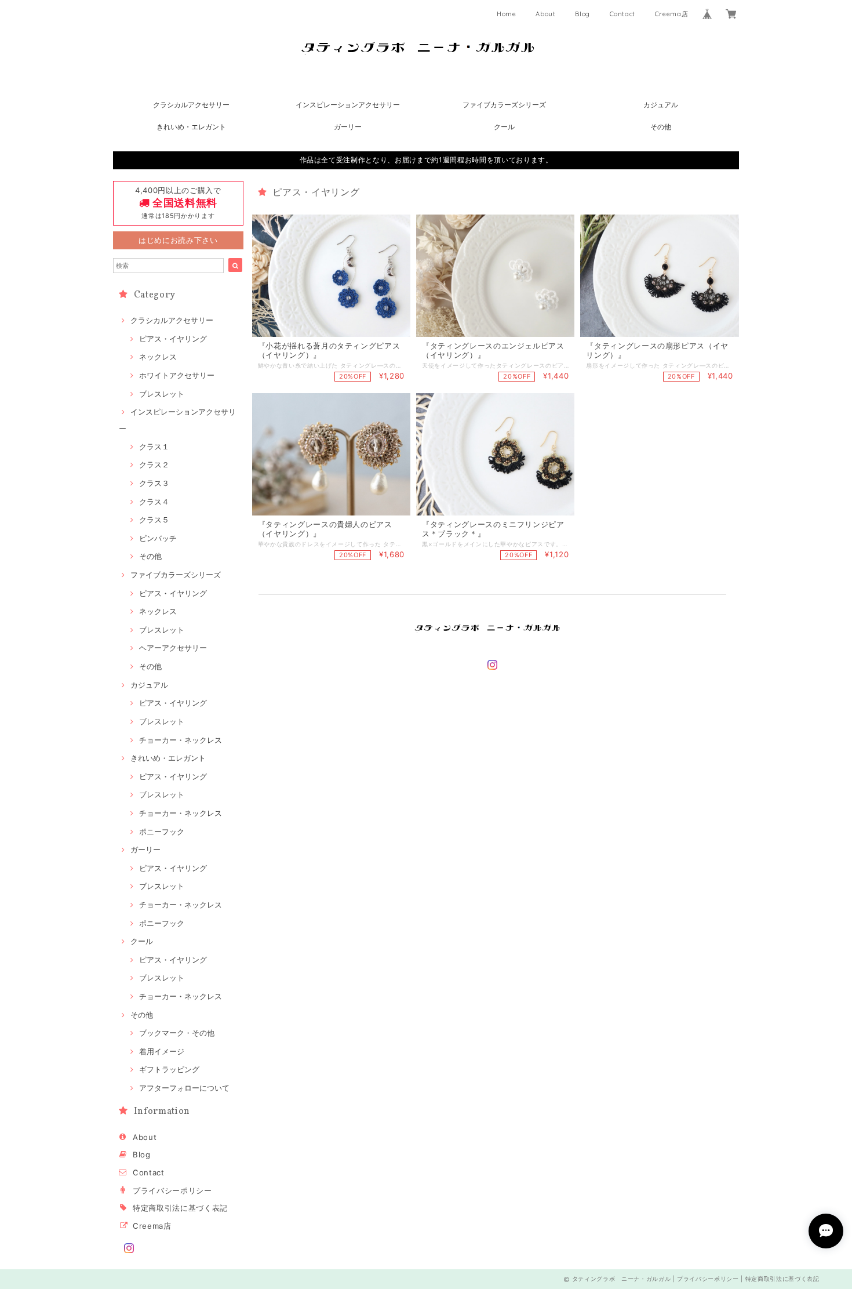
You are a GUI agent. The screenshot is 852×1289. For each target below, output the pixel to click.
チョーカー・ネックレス (180, 740)
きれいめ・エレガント (191, 126)
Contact (623, 14)
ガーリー (348, 126)
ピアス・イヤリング (173, 338)
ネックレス (158, 356)
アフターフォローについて (184, 1087)
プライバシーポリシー (172, 1190)
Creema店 (672, 14)
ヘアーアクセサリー (173, 647)
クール (504, 126)
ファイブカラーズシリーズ (504, 104)
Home (506, 14)
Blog (582, 14)
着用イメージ (161, 1051)
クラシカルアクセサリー (191, 104)
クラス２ (154, 464)
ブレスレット (161, 393)
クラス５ (154, 519)
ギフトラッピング (169, 1069)
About (545, 14)
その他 (660, 126)
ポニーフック (161, 831)
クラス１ (154, 446)
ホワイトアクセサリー (176, 375)
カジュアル (660, 104)
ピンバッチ (158, 538)
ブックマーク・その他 (176, 1032)
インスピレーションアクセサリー (348, 104)
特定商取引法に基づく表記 (180, 1207)
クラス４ (154, 501)
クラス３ (154, 483)
